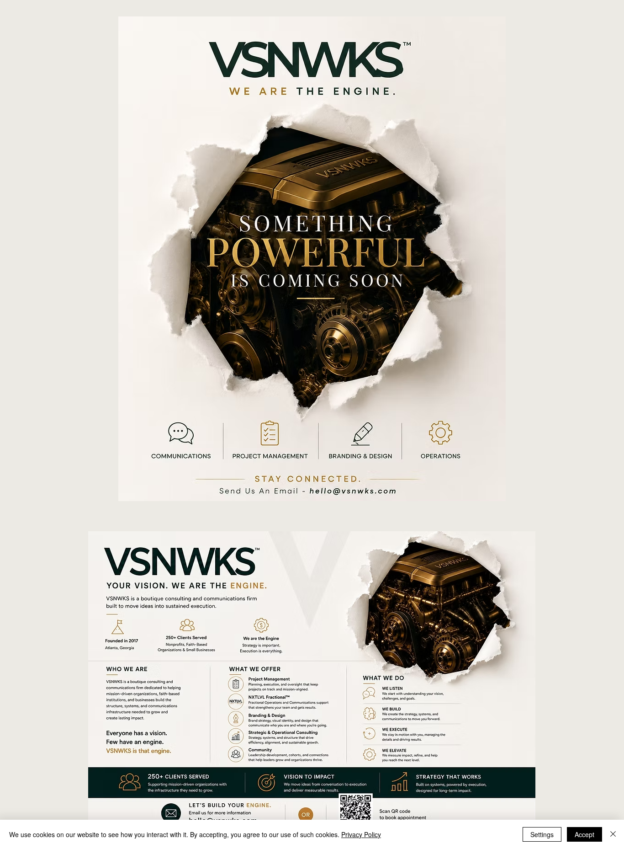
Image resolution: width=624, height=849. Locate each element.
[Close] (613, 834)
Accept (584, 834)
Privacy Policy (361, 834)
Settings (542, 834)
